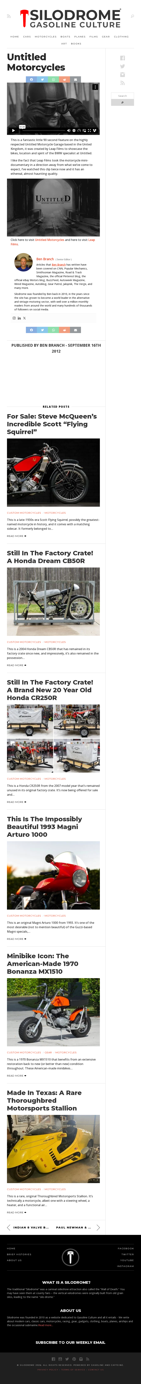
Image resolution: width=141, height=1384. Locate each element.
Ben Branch (59, 264)
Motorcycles (46, 36)
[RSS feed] (9, 16)
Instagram (125, 1266)
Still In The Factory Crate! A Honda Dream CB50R (50, 557)
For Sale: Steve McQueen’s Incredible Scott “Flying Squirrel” (52, 424)
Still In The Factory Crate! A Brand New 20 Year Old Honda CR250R (50, 690)
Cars (27, 36)
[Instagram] (14, 318)
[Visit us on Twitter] (67, 1359)
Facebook (126, 1248)
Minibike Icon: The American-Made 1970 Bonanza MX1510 (42, 963)
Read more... (45, 1325)
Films (94, 36)
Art (64, 43)
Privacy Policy (47, 1370)
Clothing (121, 36)
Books (76, 43)
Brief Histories (19, 1254)
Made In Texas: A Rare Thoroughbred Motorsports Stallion (44, 1100)
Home (14, 36)
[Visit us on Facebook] (122, 58)
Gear (106, 36)
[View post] (53, 472)
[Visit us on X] (122, 66)
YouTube (127, 1260)
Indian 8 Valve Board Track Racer (31, 1227)
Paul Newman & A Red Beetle (78, 1227)
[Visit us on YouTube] (60, 1359)
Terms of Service (73, 1370)
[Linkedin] (19, 318)
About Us (14, 1260)
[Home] (70, 18)
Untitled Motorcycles (49, 240)
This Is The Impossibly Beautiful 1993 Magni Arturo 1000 (44, 826)
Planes (80, 36)
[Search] (132, 16)
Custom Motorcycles (24, 512)
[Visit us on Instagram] (122, 74)
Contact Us (96, 1370)
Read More (15, 536)
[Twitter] (24, 318)
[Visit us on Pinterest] (74, 1359)
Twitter (128, 1254)
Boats (65, 36)
